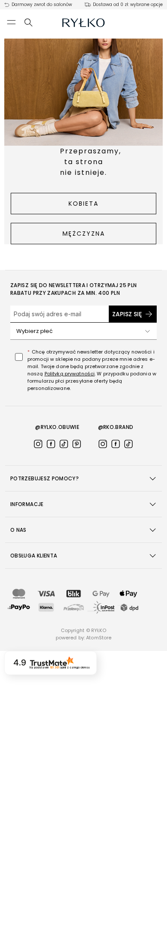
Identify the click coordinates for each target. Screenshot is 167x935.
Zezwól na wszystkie (83, 916)
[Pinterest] (76, 444)
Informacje (27, 504)
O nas (18, 529)
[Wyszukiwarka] (28, 22)
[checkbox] (19, 357)
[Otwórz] (147, 331)
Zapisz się (127, 314)
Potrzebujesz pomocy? (44, 478)
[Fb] (51, 444)
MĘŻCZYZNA (84, 233)
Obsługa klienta (33, 555)
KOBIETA (83, 203)
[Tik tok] (64, 444)
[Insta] (38, 444)
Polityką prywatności (70, 373)
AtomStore (98, 637)
